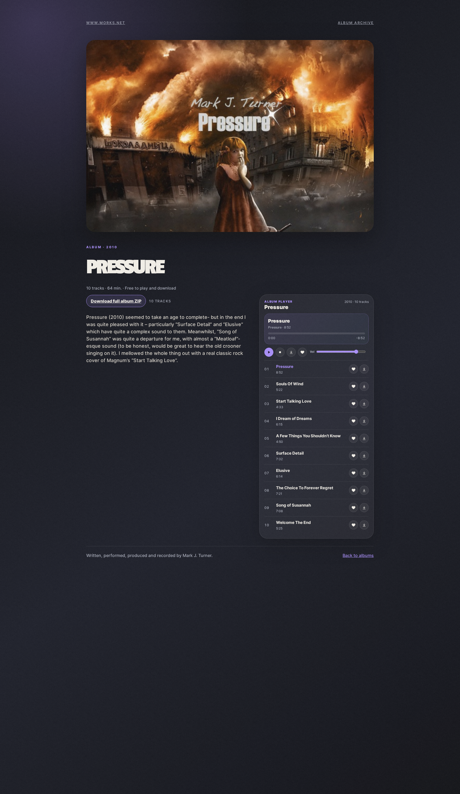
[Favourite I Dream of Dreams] (353, 421)
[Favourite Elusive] (353, 473)
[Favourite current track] (302, 352)
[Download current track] (291, 352)
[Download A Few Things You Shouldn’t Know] (364, 438)
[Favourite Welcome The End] (353, 525)
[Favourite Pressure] (353, 369)
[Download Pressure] (364, 369)
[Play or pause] (268, 352)
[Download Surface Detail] (364, 455)
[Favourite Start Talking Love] (353, 403)
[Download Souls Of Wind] (364, 386)
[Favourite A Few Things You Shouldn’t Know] (353, 438)
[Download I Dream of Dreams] (364, 421)
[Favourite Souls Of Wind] (353, 386)
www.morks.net (105, 23)
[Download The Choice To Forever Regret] (364, 490)
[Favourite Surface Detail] (353, 455)
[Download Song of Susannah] (364, 507)
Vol (312, 352)
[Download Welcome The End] (364, 525)
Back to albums (358, 555)
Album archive (356, 23)
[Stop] (280, 352)
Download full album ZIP (116, 301)
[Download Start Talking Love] (364, 403)
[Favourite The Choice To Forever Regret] (353, 490)
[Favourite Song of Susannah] (353, 507)
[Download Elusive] (364, 473)
